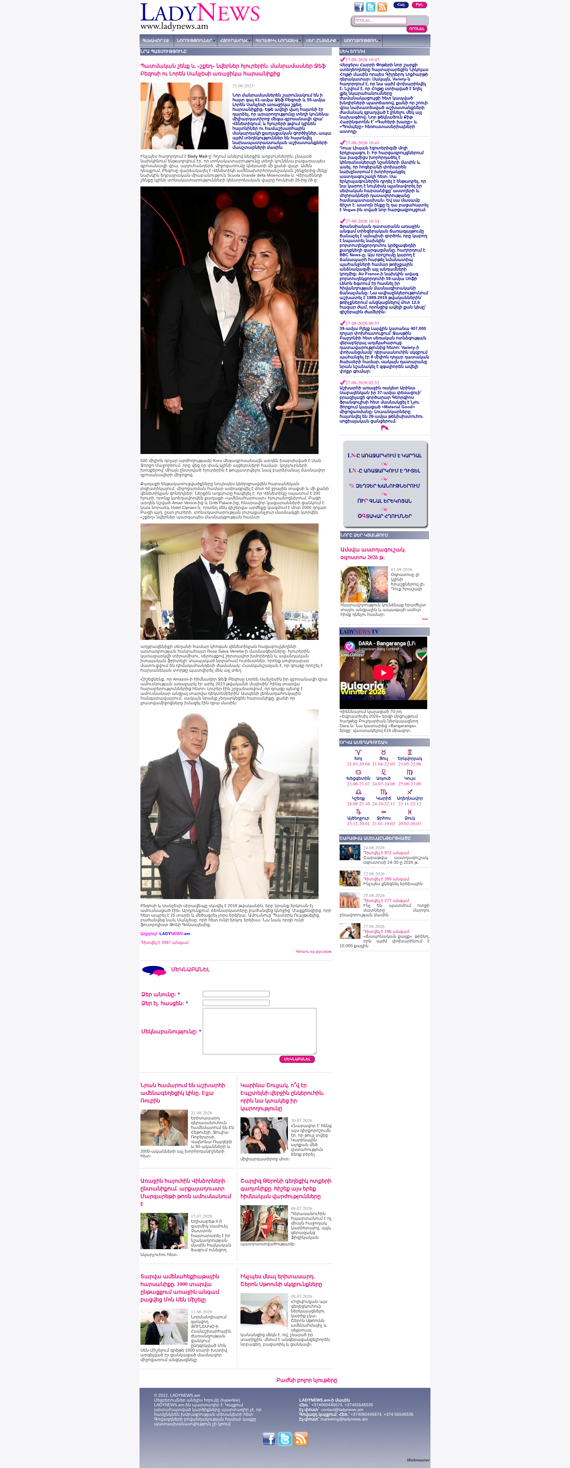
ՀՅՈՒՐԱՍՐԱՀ (234, 40)
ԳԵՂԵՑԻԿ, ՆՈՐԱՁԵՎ (277, 40)
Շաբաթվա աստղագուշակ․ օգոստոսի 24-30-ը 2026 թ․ (396, 860)
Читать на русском (314, 951)
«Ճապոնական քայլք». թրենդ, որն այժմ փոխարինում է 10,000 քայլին (385, 941)
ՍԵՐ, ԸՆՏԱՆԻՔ (321, 40)
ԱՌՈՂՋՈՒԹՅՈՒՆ (361, 40)
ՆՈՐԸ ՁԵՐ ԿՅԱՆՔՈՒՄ (364, 535)
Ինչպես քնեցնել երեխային (393, 883)
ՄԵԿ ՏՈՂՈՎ (352, 51)
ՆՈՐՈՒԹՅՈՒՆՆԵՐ (194, 40)
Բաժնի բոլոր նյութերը (306, 1380)
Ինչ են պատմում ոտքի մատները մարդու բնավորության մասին (385, 910)
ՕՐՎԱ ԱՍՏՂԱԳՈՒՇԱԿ (363, 742)
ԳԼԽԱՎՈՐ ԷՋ (155, 40)
